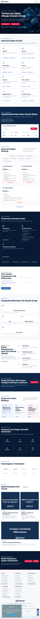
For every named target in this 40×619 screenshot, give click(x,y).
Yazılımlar (23, 86)
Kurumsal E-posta (18, 591)
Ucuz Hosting (18, 575)
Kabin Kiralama (5, 590)
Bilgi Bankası (25, 486)
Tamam (12, 615)
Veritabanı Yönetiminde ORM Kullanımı (11, 542)
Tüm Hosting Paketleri (18, 583)
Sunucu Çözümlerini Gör (31, 583)
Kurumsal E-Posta (25, 100)
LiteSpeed (8, 86)
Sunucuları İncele (5, 239)
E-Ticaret (28, 86)
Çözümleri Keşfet (5, 24)
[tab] (32, 31)
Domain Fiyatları (4, 578)
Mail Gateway (32, 100)
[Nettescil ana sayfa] (4, 1)
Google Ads (8, 100)
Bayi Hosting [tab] (28, 158)
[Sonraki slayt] (38, 31)
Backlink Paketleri (18, 590)
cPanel (3, 86)
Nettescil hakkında (4, 361)
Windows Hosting (18, 578)
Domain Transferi (4, 577)
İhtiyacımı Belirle (34, 382)
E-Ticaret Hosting (18, 581)
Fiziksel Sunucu (30, 72)
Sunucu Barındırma (6, 588)
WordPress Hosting (31, 57)
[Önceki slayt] (30, 31)
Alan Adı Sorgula (15, 24)
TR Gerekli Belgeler (5, 581)
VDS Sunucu (24, 72)
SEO (3, 100)
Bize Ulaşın (36, 561)
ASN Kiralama (5, 591)
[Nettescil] (20, 601)
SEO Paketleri (18, 593)
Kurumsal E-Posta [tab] (21, 158)
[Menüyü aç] (38, 2)
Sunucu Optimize (18, 588)
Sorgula (33, 128)
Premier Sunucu (30, 577)
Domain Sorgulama (5, 575)
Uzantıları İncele (12, 57)
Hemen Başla (10, 182)
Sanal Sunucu (30, 575)
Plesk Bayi (10, 72)
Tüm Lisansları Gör (5, 288)
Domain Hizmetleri (4, 583)
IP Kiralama (5, 593)
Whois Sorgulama (4, 580)
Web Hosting (24, 57)
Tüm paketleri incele (19, 206)
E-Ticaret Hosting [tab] (5, 158)
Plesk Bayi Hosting (31, 581)
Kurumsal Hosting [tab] (13, 158)
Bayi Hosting (4, 72)
